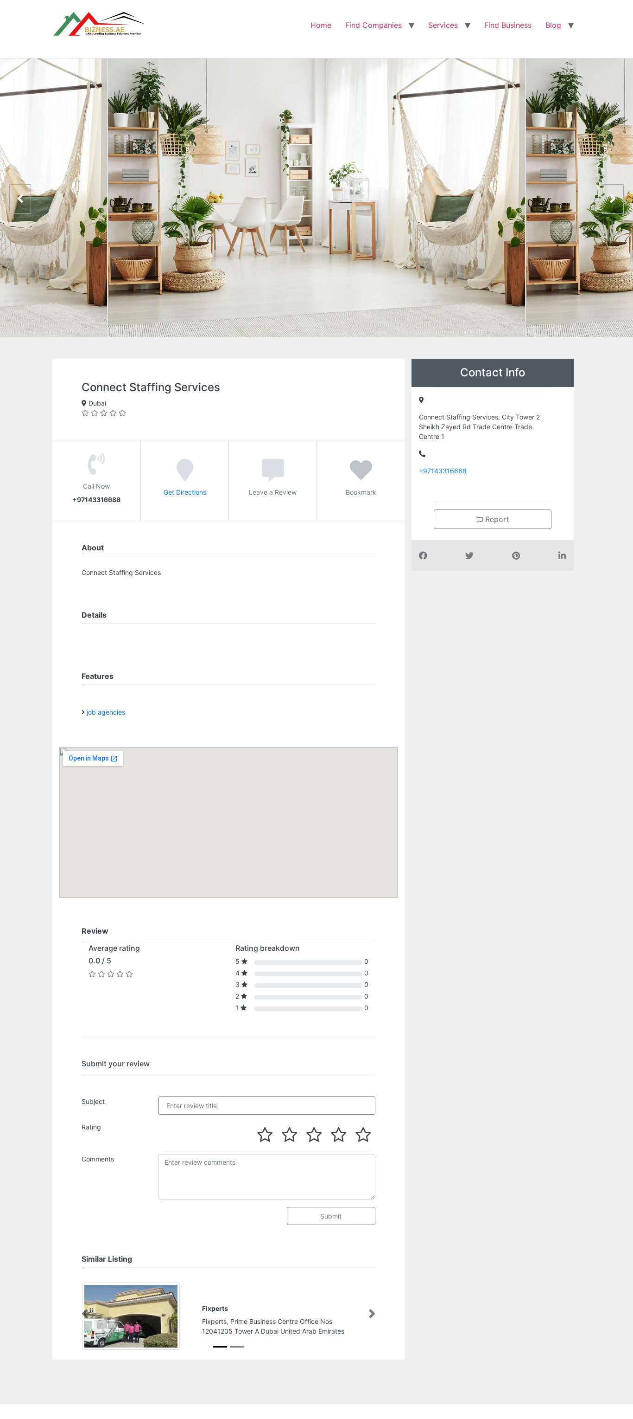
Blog (553, 25)
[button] (84, 1314)
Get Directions (185, 492)
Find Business (508, 25)
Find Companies (373, 25)
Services (443, 25)
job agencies (106, 712)
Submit (331, 1216)
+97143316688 (443, 471)
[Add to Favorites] (361, 476)
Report (496, 519)
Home (320, 25)
